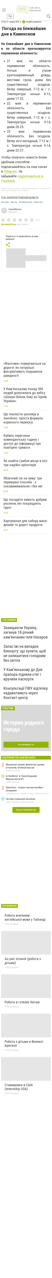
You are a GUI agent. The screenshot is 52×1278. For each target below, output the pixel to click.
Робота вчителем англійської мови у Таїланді (25, 917)
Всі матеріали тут (26, 744)
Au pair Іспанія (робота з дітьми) (23, 961)
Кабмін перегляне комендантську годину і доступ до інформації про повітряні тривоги (22, 442)
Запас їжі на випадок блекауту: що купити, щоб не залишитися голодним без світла (24, 653)
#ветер (14, 202)
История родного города (23, 726)
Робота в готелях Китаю (22, 1002)
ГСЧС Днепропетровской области (19, 197)
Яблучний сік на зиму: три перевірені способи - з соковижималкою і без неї (22, 482)
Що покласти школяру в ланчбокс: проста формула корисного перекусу (23, 418)
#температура (25, 202)
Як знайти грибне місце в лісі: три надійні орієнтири (25, 463)
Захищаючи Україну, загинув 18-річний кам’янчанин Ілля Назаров (25, 632)
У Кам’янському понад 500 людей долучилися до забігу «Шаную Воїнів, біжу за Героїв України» (25, 395)
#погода (5, 202)
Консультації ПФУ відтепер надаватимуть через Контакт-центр (25, 693)
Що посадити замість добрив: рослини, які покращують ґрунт (25, 504)
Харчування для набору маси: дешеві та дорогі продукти (25, 523)
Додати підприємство (26, 809)
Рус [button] (10, 16)
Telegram (10, 171)
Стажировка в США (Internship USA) (19, 1087)
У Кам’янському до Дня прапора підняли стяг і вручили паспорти (22, 674)
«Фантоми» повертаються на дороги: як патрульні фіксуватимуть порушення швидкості (24, 370)
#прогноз (38, 202)
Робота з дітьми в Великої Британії (24, 1044)
